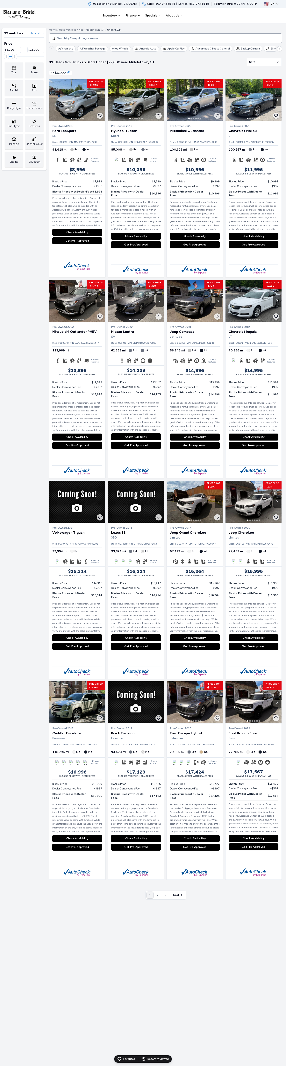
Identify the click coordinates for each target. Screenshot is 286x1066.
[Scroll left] (51, 48)
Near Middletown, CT (92, 29)
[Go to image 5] (81, 118)
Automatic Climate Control (213, 48)
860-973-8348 (165, 3)
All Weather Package (92, 48)
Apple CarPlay (176, 48)
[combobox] (264, 62)
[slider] (6, 56)
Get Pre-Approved (77, 240)
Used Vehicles (67, 29)
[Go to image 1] (71, 118)
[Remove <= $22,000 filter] (68, 72)
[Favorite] (100, 116)
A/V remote (65, 48)
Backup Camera (250, 48)
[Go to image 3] (76, 118)
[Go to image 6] (83, 118)
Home (53, 29)
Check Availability (77, 232)
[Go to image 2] (74, 118)
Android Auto (147, 48)
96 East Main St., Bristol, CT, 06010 (115, 3)
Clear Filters (37, 33)
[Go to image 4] (78, 118)
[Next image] (101, 100)
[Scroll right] (279, 48)
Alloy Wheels (120, 48)
